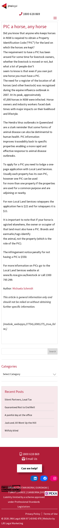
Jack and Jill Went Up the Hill (20, 422)
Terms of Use (50, 513)
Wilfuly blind (11, 430)
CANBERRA (33, 492)
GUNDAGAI (41, 487)
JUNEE (21, 492)
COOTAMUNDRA (25, 487)
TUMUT (12, 492)
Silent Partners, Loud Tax (18, 399)
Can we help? (29, 468)
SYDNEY (44, 492)
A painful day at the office (18, 415)
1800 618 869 (31, 14)
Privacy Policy (32, 513)
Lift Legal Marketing (12, 523)
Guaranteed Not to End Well (20, 407)
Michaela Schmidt (22, 288)
